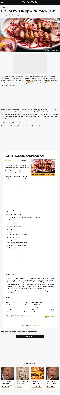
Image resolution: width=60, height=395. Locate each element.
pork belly (30, 81)
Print (24, 160)
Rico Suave (17, 122)
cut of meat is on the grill (44, 78)
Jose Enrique (8, 78)
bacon (48, 81)
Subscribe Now (29, 336)
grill (39, 110)
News (3, 7)
